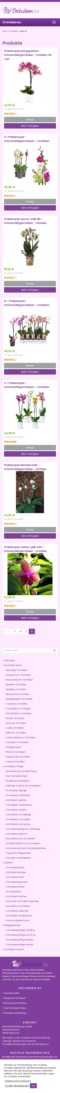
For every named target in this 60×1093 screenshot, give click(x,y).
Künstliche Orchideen (18, 906)
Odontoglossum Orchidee (21, 737)
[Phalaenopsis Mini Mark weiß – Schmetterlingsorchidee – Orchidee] (30, 492)
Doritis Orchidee (15, 718)
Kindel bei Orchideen (17, 780)
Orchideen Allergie (16, 790)
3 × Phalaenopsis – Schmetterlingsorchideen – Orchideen (26, 139)
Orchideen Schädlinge (18, 814)
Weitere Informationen (18, 1081)
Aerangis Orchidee (16, 670)
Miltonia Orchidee (16, 732)
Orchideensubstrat (17, 833)
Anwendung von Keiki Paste (21, 771)
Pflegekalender (12, 925)
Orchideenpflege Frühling (20, 930)
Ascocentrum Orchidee (19, 679)
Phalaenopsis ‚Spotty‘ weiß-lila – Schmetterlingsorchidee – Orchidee (25, 221)
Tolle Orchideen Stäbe (15, 1008)
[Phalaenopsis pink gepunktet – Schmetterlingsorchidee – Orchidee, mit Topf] (30, 82)
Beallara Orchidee (16, 689)
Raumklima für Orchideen (20, 838)
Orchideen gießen (16, 800)
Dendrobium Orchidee (18, 713)
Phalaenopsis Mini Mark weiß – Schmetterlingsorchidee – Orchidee (25, 467)
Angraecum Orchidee (18, 675)
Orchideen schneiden (18, 819)
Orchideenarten (13, 665)
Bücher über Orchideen (15, 1003)
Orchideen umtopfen (18, 824)
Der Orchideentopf (17, 776)
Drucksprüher (13, 891)
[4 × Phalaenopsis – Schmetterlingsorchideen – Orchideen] (30, 410)
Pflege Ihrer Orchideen (15, 998)
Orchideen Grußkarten (19, 915)
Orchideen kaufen (14, 949)
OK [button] (33, 1085)
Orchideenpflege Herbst (19, 939)
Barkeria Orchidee (16, 684)
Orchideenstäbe (15, 886)
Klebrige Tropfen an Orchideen (23, 785)
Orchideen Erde (15, 877)
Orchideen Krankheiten (19, 805)
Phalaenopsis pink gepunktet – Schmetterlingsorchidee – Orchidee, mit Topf (28, 55)
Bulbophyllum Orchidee (19, 699)
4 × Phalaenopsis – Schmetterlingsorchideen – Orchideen (26, 385)
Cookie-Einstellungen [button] (17, 1085)
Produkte (13, 31)
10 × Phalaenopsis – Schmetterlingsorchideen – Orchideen (26, 303)
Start (4, 31)
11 (26, 631)
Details (30, 119)
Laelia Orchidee (15, 727)
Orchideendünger (16, 872)
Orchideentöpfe (15, 867)
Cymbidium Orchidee (18, 708)
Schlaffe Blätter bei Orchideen (23, 843)
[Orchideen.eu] (30, 10)
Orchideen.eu (11, 22)
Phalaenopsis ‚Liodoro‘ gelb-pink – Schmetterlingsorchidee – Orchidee (25, 549)
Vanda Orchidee (15, 761)
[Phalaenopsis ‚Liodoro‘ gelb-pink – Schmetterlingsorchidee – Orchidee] (30, 574)
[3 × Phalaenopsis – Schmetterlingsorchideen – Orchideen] (30, 164)
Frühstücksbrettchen (18, 920)
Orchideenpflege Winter (19, 944)
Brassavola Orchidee (17, 694)
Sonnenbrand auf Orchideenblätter (26, 848)
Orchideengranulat (17, 882)
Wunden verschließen (18, 857)
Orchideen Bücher (16, 896)
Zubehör (8, 862)
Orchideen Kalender (17, 910)
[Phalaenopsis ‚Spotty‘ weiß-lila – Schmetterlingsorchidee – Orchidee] (30, 246)
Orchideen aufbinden (18, 795)
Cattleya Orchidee (16, 703)
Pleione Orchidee (15, 752)
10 (21, 631)
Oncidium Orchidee (17, 742)
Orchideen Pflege (14, 766)
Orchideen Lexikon (16, 809)
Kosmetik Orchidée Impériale (22, 901)
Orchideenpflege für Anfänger (23, 829)
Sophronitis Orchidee (18, 756)
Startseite (9, 660)
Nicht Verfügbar (30, 125)
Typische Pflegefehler (18, 853)
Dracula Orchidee (16, 723)
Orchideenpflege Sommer (21, 935)
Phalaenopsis (13, 747)
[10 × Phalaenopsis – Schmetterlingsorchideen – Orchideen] (30, 328)
